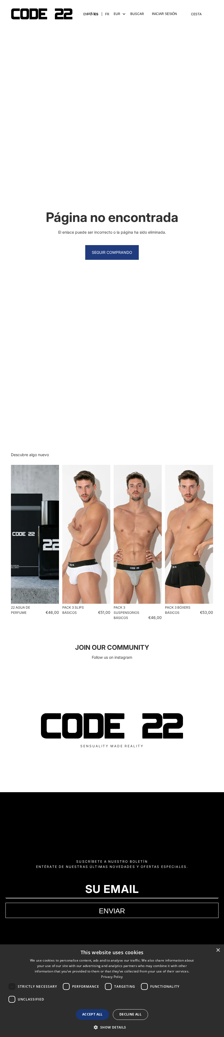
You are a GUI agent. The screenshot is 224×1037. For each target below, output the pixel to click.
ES (96, 14)
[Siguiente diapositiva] (53, 534)
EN (85, 14)
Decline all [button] (130, 1014)
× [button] (218, 950)
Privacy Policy (112, 976)
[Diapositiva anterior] (17, 534)
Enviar (112, 911)
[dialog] (112, 990)
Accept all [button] (92, 1014)
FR (107, 14)
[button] (112, 1027)
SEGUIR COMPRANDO (112, 252)
